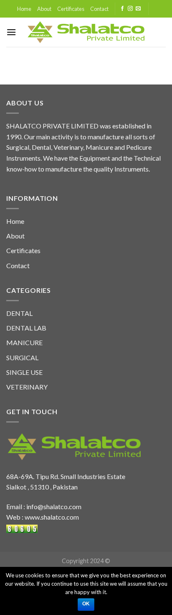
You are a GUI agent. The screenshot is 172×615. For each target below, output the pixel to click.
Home (24, 8)
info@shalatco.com (53, 506)
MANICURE (24, 342)
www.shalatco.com (52, 517)
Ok (86, 604)
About (44, 8)
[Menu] (11, 32)
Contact (99, 8)
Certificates (70, 8)
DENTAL (19, 313)
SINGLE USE (24, 372)
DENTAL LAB (26, 328)
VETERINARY (27, 387)
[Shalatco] (86, 32)
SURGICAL (22, 357)
